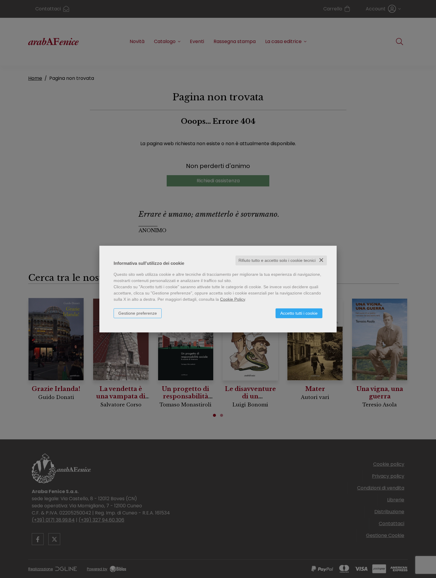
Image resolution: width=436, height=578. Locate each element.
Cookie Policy (232, 299)
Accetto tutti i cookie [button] (299, 313)
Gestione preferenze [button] (137, 313)
